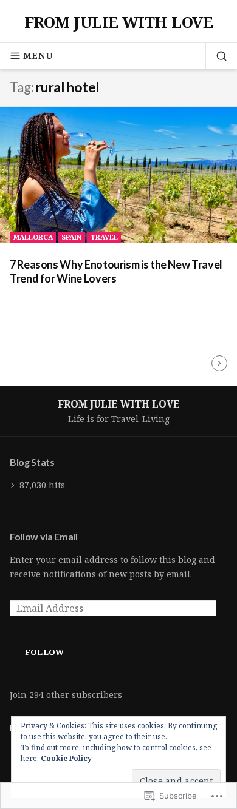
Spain (71, 236)
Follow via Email (44, 536)
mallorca (33, 236)
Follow (44, 651)
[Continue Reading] (219, 363)
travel (104, 236)
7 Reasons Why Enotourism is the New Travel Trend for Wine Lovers (116, 271)
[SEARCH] (216, 55)
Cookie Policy (66, 758)
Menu (38, 55)
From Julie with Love (118, 22)
